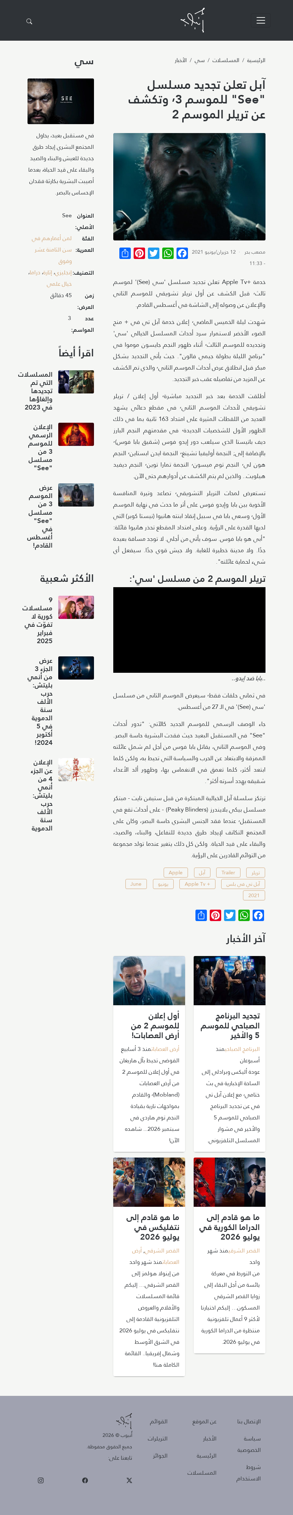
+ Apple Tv (197, 884)
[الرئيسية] (192, 20)
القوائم (159, 1421)
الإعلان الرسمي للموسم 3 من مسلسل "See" (40, 447)
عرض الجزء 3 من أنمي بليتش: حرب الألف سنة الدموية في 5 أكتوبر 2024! (40, 701)
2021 (254, 895)
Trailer (228, 872)
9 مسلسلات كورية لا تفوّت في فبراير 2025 (38, 620)
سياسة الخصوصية (249, 1444)
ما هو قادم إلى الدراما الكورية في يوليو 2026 (229, 1227)
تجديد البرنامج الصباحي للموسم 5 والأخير (230, 1025)
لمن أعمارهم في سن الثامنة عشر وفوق (52, 249)
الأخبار (181, 60)
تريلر (256, 872)
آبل (202, 872)
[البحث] (29, 21)
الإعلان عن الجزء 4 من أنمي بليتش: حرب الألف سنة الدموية (42, 795)
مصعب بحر (254, 251)
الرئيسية (256, 60)
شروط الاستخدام (249, 1472)
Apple (176, 872)
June (135, 884)
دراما (35, 272)
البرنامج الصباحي (242, 1048)
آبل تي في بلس (243, 884)
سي (200, 60)
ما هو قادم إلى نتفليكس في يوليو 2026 (152, 1227)
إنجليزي (63, 272)
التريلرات (158, 1438)
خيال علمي (59, 283)
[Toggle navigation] (261, 20)
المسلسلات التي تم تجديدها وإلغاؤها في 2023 (35, 390)
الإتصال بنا (249, 1421)
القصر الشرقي (244, 1250)
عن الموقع (205, 1421)
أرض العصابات (165, 1048)
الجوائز (160, 1455)
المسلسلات (226, 60)
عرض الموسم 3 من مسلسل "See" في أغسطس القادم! (40, 516)
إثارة (47, 272)
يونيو (163, 884)
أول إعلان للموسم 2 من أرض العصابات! (155, 1025)
